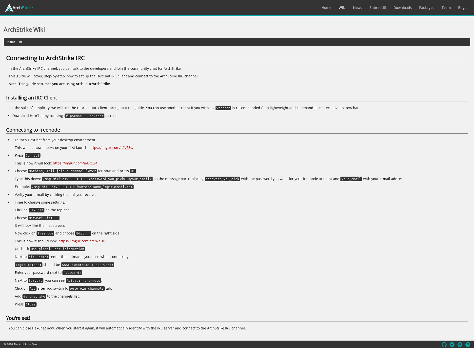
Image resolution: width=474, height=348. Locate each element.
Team (446, 7)
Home (326, 7)
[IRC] (467, 344)
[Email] (459, 344)
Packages (426, 7)
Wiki (342, 7)
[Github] (444, 344)
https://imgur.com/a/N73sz (111, 147)
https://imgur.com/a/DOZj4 (75, 163)
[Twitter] (452, 344)
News (357, 7)
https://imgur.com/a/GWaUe (82, 241)
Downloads (403, 7)
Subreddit (378, 7)
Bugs (462, 7)
